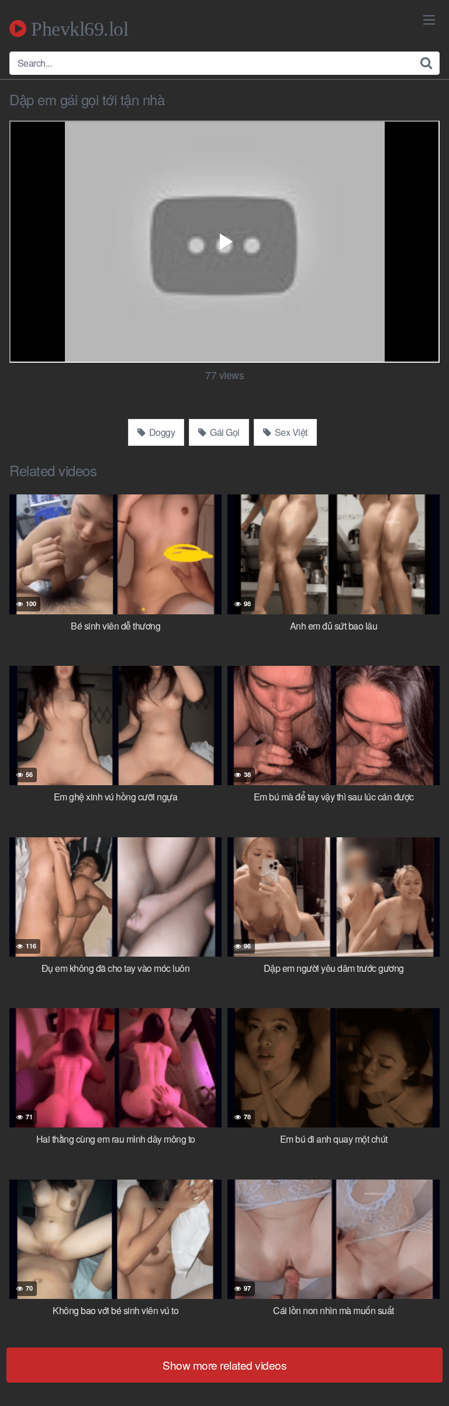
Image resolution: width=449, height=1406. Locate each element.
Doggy (161, 432)
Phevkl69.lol (77, 29)
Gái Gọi (224, 432)
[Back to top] (428, 1380)
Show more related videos (224, 1365)
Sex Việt (290, 432)
